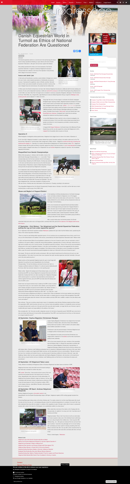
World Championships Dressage (99, 108)
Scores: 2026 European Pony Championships (100, 90)
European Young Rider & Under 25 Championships (103, 100)
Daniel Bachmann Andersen (50, 113)
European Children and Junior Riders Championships (103, 102)
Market (91, 2)
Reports (71, 2)
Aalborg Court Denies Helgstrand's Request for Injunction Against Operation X (37, 441)
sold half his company (52, 91)
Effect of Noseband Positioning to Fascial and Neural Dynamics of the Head (103, 154)
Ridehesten (46, 230)
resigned (45, 131)
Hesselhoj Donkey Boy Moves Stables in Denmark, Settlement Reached (35, 449)
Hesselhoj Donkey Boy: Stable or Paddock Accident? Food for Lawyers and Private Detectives (41, 453)
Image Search (107, 2)
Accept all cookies (111, 481)
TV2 (73, 143)
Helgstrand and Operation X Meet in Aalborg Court (30, 443)
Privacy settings (65, 464)
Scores (58, 2)
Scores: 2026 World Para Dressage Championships (101, 74)
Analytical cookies (19, 476)
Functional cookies (19, 472)
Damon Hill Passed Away (97, 160)
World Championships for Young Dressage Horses (103, 106)
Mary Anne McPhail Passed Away (99, 151)
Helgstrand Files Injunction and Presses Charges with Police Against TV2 (36, 445)
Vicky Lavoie (62, 111)
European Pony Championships (99, 104)
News (64, 2)
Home (52, 2)
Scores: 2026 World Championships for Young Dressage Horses (102, 82)
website (65, 336)
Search (94, 65)
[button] (92, 131)
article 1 (65, 105)
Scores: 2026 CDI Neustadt (96, 86)
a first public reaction (38, 393)
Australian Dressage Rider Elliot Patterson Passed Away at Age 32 (103, 157)
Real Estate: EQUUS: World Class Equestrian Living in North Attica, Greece (103, 142)
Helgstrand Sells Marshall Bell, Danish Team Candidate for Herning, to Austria (37, 455)
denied (52, 147)
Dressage (21, 55)
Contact (19, 462)
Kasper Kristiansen (55, 127)
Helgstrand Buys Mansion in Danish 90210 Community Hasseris (33, 447)
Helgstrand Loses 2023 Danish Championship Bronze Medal (32, 439)
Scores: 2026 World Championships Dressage (100, 77)
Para (85, 2)
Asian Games (95, 110)
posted (22, 372)
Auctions (78, 2)
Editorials (98, 2)
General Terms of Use (24, 465)
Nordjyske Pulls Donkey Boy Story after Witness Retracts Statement (34, 451)
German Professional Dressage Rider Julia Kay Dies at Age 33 (103, 163)
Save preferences (18, 481)
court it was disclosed (70, 145)
